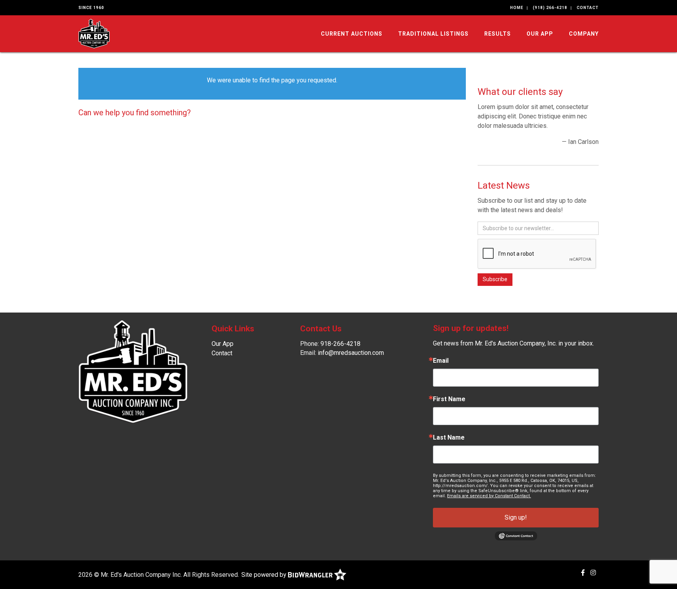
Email (441, 361)
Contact (588, 7)
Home (516, 7)
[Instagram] (593, 572)
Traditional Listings (433, 34)
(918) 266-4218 (550, 7)
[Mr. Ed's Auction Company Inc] (94, 33)
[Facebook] (583, 572)
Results (497, 34)
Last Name (449, 437)
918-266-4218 (340, 343)
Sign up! (516, 517)
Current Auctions (351, 34)
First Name (449, 399)
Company (584, 34)
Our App (540, 34)
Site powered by (264, 574)
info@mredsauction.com (351, 352)
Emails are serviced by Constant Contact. (489, 495)
